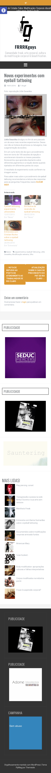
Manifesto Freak (23, 508)
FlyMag (19, 767)
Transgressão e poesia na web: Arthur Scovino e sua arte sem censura (29, 500)
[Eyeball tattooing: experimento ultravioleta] (12, 200)
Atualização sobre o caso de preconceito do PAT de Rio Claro (36, 273)
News (8, 252)
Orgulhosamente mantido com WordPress (22, 765)
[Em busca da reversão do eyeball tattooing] (32, 200)
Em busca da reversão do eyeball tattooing (32, 209)
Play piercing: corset (24, 485)
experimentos (20, 252)
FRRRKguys (25, 47)
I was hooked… (22, 555)
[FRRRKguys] (25, 29)
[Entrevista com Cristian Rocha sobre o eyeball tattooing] (12, 225)
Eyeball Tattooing (33, 252)
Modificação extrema (20, 254)
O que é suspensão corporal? (28, 590)
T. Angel (23, 86)
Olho (31, 254)
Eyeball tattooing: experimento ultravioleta (12, 209)
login (24, 302)
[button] (3, 10)
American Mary (23, 543)
